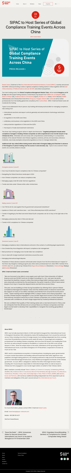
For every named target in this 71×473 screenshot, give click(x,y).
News (39, 4)
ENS (11, 372)
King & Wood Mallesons (39, 266)
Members (32, 4)
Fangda (38, 99)
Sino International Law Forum (47, 378)
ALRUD (54, 97)
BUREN (64, 97)
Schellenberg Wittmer (57, 369)
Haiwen (44, 99)
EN (55, 4)
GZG (11, 266)
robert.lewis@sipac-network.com (19, 411)
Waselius (15, 374)
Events (3, 459)
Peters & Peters (7, 97)
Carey (21, 374)
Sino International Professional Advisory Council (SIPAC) (38, 85)
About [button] (24, 4)
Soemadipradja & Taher (34, 374)
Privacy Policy (21, 455)
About (3, 455)
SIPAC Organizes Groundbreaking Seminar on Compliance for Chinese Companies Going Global (53, 434)
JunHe (51, 99)
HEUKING (4, 266)
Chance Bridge (58, 266)
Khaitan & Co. (43, 97)
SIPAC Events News (35, 37)
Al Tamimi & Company (43, 369)
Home (17, 4)
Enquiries (48, 4)
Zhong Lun (32, 99)
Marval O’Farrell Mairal (38, 372)
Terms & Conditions (22, 453)
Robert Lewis (6, 85)
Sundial (7, 268)
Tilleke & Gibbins (31, 369)
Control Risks (43, 101)
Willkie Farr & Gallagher (54, 94)
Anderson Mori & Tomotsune (24, 97)
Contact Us (4, 463)
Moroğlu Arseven (51, 372)
